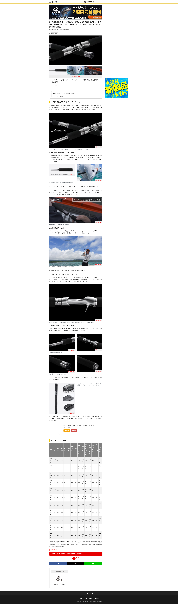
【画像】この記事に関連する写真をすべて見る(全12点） (66, 554)
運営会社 (80, 598)
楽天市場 (74, 430)
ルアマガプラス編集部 (64, 29)
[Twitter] (75, 563)
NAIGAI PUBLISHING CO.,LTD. (88, 601)
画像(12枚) (77, 76)
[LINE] (93, 563)
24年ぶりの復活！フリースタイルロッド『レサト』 (63, 93)
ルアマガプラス (54, 33)
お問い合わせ (96, 598)
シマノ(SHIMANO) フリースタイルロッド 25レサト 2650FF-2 (78, 425)
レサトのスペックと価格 (57, 96)
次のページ (54, 550)
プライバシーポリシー (88, 598)
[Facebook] (58, 563)
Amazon (67, 430)
